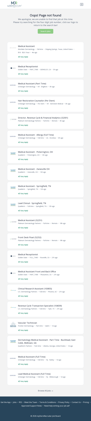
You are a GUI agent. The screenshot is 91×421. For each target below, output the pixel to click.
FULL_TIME (34, 257)
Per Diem (41, 104)
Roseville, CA (44, 257)
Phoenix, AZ (52, 292)
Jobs (15, 402)
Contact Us (76, 402)
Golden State (22, 69)
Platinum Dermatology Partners (29, 121)
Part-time (39, 326)
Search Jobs (45, 31)
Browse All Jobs (44, 390)
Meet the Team (30, 402)
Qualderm (21, 155)
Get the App (6, 402)
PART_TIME (34, 69)
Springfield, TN (32, 189)
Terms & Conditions (47, 402)
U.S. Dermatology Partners (27, 292)
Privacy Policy (63, 402)
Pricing (86, 402)
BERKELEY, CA (45, 69)
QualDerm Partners (25, 346)
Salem (47, 326)
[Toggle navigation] (82, 4)
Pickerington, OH (33, 155)
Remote (54, 121)
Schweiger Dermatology (26, 87)
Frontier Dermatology (26, 326)
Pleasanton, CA (45, 275)
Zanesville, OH (32, 172)
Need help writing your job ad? (57, 406)
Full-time (40, 49)
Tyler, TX (51, 309)
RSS (20, 402)
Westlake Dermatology (26, 49)
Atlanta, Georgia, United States (54, 346)
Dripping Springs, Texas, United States (59, 49)
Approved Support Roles (31, 406)
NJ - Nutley (50, 360)
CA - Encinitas (51, 138)
